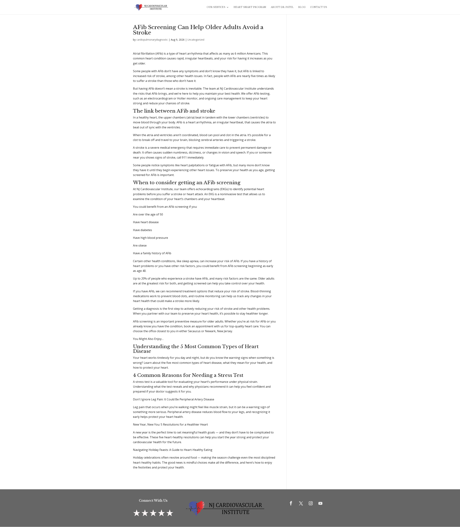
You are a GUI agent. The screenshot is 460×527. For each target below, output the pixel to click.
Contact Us (318, 7)
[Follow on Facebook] (291, 503)
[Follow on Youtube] (320, 503)
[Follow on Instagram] (311, 503)
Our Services (216, 7)
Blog (301, 7)
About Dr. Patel (282, 7)
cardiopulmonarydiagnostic (152, 39)
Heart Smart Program (250, 7)
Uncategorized (195, 39)
